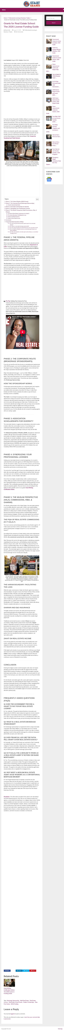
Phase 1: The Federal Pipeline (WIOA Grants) (17, 201)
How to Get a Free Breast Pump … (55, 143)
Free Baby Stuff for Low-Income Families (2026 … (56, 119)
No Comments (19, 32)
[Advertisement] (32, 46)
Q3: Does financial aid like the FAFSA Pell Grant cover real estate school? (24, 227)
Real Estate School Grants (15, 1002)
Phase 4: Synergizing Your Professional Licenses (18, 208)
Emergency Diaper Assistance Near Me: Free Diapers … (53, 161)
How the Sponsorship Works (14, 205)
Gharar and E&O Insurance (13, 216)
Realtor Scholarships (28, 1002)
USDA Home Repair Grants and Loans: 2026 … (56, 92)
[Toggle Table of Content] (36, 199)
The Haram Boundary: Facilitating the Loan (17, 215)
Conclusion (8, 220)
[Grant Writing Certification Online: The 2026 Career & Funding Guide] (9, 983)
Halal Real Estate (24, 1000)
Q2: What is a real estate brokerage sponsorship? (19, 226)
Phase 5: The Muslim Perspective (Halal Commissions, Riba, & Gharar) (21, 211)
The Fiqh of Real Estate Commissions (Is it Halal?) (18, 213)
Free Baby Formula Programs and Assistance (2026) (53, 128)
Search (53, 22)
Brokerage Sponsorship (13, 1000)
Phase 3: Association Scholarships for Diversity (17, 206)
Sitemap (60, 1028)
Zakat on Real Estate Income (14, 218)
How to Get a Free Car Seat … (56, 135)
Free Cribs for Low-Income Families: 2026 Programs (56, 151)
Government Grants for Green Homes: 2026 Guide (56, 58)
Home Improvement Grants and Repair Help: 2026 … (52, 68)
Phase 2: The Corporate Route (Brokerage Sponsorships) (20, 203)
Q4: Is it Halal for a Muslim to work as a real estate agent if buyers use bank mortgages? (23, 230)
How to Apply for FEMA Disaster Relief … (56, 76)
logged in (12, 1013)
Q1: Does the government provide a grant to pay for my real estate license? (22, 224)
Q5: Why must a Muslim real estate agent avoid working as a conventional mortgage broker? (24, 232)
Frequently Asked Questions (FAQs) (14, 221)
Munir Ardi (7, 30)
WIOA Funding (14, 1004)
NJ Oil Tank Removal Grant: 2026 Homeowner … (56, 84)
